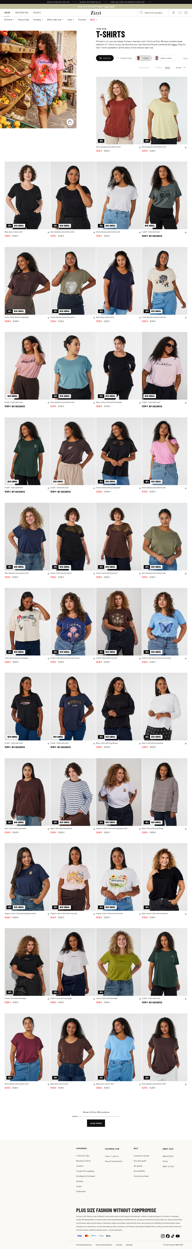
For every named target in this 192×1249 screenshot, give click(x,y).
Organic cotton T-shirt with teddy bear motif (112, 828)
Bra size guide (140, 1160)
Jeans (79, 1186)
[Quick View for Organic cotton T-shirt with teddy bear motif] (140, 829)
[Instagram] (163, 1236)
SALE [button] (92, 19)
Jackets (80, 1166)
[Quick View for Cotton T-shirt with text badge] (48, 999)
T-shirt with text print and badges (16, 658)
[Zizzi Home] (96, 12)
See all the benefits (113, 1161)
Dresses (79, 1181)
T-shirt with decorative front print (62, 317)
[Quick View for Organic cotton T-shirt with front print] (94, 914)
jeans (174, 44)
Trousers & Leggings (85, 1171)
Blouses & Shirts (83, 1160)
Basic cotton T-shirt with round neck (155, 913)
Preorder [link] (82, 19)
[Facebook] (168, 1236)
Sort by (179, 67)
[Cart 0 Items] (186, 13)
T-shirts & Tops (82, 1155)
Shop (7, 12)
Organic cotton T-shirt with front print (63, 913)
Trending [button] (37, 19)
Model (167, 67)
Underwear (81, 1191)
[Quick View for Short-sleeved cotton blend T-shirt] (140, 147)
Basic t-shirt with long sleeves (107, 743)
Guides (37, 12)
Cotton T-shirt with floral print (61, 573)
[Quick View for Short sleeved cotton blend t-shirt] (94, 232)
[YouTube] (178, 1236)
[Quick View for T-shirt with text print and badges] (48, 658)
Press (165, 1161)
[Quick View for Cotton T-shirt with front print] (140, 658)
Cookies (119, 1244)
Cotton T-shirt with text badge (15, 998)
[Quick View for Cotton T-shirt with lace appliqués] (48, 318)
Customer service (141, 1155)
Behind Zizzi (168, 1156)
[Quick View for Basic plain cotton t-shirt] (48, 232)
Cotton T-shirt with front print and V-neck (65, 658)
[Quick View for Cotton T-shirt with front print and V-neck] (94, 658)
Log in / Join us (111, 1156)
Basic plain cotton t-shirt (13, 232)
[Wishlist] (137, 81)
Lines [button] (69, 19)
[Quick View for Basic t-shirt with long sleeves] (140, 743)
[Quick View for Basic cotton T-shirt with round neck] (185, 914)
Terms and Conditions (104, 1244)
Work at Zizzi (168, 1166)
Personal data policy (84, 1244)
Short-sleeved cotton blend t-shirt (154, 147)
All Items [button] (8, 19)
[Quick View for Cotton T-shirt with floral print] (94, 573)
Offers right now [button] (54, 19)
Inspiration (21, 12)
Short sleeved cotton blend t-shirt (62, 232)
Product (159, 67)
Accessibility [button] (139, 1171)
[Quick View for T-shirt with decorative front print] (94, 318)
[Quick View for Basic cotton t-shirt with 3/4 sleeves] (140, 403)
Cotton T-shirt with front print (106, 658)
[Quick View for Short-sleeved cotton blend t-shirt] (185, 147)
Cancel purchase (141, 1176)
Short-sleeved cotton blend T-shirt (108, 147)
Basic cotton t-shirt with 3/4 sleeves (109, 402)
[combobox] (153, 12)
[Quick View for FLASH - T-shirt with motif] (185, 232)
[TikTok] (173, 1236)
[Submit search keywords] (141, 12)
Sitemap (129, 1244)
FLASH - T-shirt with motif (151, 232)
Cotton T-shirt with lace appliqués (17, 317)
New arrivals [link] (23, 19)
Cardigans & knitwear (85, 1176)
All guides (138, 1166)
